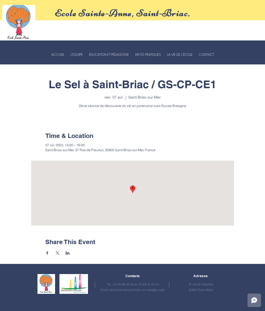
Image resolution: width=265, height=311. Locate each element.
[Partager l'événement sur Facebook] (47, 253)
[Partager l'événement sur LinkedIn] (68, 253)
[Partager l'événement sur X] (57, 253)
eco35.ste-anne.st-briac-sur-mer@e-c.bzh (137, 290)
